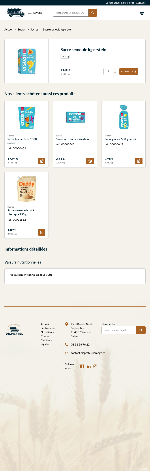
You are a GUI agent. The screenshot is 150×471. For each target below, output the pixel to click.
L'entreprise (113, 2)
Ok (140, 330)
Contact (141, 2)
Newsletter (108, 324)
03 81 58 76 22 (80, 344)
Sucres (22, 29)
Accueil (8, 29)
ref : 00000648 (72, 149)
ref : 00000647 (121, 149)
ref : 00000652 (22, 149)
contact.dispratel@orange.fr (84, 352)
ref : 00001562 (21, 220)
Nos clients (127, 2)
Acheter (125, 71)
